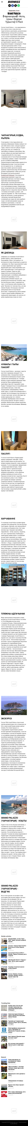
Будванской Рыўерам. (7, 175)
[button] (2, 1)
